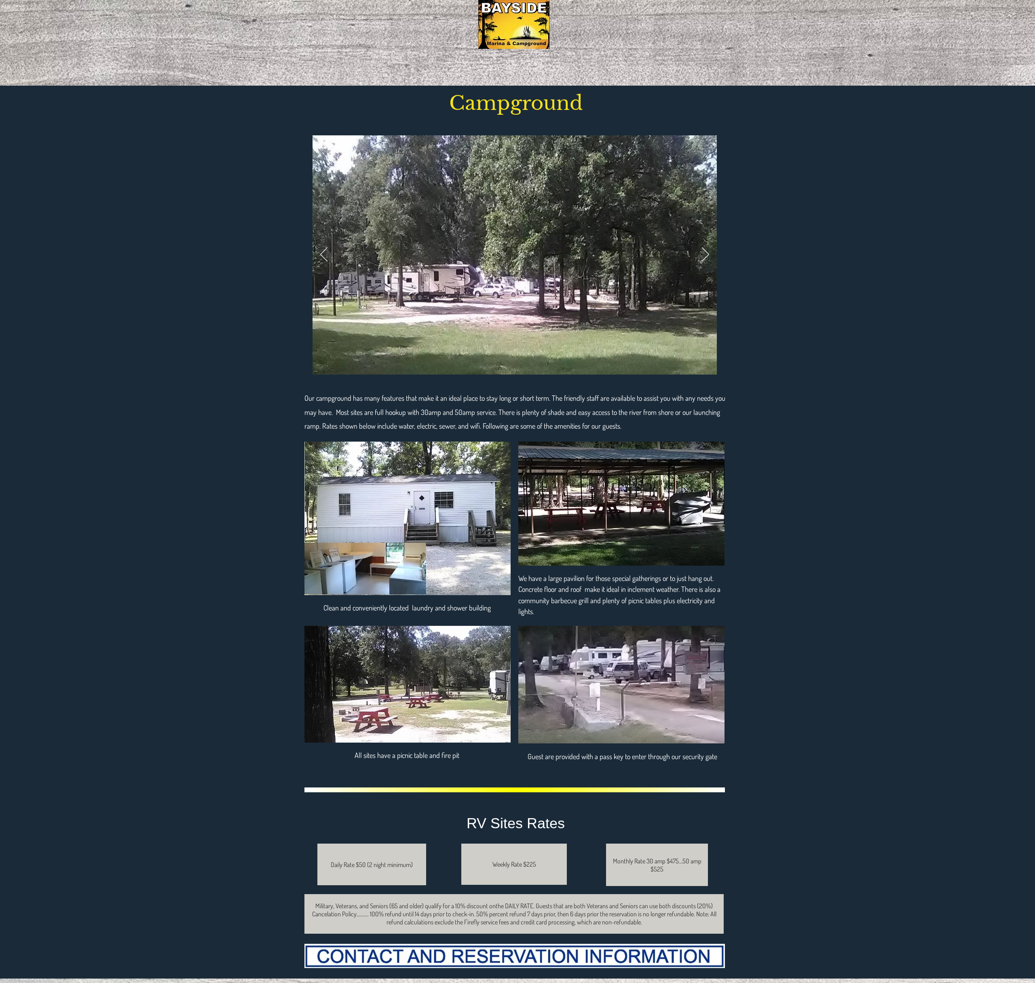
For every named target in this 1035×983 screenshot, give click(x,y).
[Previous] (323, 255)
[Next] (705, 255)
